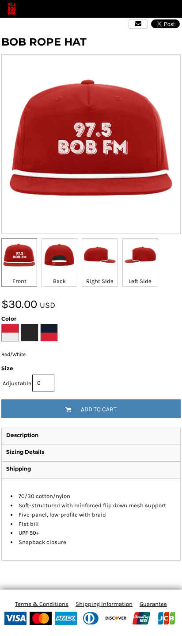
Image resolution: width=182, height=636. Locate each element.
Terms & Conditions (41, 604)
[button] (157, 8)
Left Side (140, 281)
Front (19, 281)
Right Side (100, 281)
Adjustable (17, 383)
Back (59, 281)
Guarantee (153, 604)
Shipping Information (104, 604)
